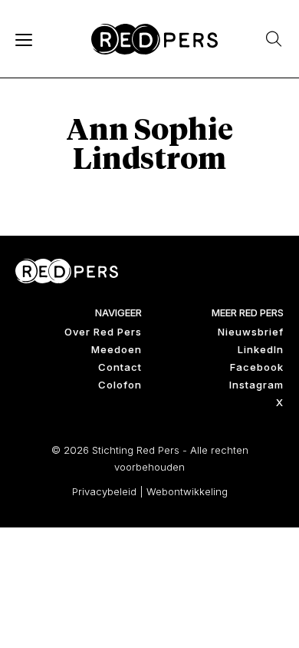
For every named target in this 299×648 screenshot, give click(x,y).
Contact (120, 367)
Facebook (257, 367)
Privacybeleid (104, 491)
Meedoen (116, 349)
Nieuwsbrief (251, 332)
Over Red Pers (103, 332)
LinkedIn (261, 349)
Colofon (120, 385)
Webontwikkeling (187, 491)
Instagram (256, 385)
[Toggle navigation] (23, 39)
